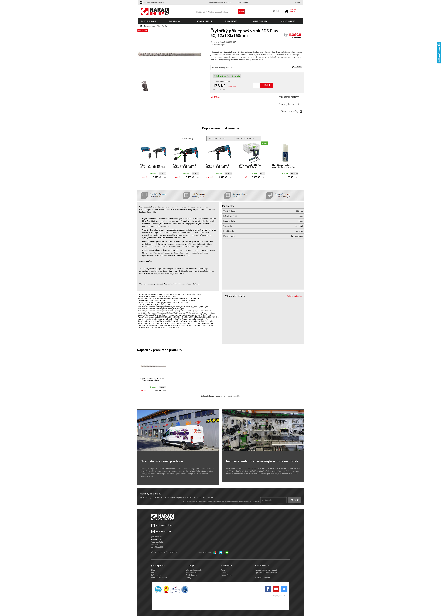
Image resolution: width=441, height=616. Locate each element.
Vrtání (159, 26)
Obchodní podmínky (194, 570)
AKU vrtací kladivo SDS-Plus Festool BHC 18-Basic (250, 166)
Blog (153, 570)
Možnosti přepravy (289, 96)
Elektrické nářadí (149, 26)
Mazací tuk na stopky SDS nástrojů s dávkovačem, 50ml (283, 166)
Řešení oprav (156, 575)
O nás (222, 570)
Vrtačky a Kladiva (217, 138)
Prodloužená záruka (159, 578)
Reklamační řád (192, 572)
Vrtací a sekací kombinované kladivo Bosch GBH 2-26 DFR (184, 166)
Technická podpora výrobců (266, 570)
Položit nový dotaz (294, 296)
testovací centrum (248, 468)
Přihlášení (297, 2)
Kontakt (223, 572)
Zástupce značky (290, 111)
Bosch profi (221, 44)
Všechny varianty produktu (222, 67)
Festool (262, 173)
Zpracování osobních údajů (266, 572)
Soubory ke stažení (289, 104)
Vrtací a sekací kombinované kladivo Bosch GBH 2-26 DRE (217, 166)
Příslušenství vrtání (245, 138)
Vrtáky (164, 26)
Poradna (154, 572)
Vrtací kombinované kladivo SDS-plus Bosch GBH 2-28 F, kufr (153, 166)
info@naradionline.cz (164, 525)
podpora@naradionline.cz (153, 2)
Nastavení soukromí (263, 578)
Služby (188, 578)
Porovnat (298, 66)
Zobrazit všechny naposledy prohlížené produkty (220, 396)
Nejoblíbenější (188, 138)
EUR (277, 11)
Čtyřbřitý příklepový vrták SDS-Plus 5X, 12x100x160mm (152, 379)
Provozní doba (226, 575)
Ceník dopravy (191, 575)
